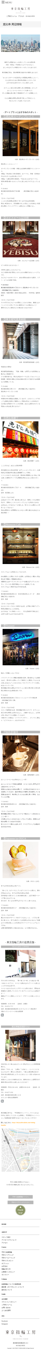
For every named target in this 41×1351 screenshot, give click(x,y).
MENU (8, 2)
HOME (4, 1224)
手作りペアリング (8, 1255)
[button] (20, 1197)
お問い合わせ (6, 1307)
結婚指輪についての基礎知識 (11, 1284)
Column (4, 1279)
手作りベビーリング (8, 1258)
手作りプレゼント (8, 1260)
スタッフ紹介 (6, 1237)
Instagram (5, 1324)
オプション (5, 1263)
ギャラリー (5, 1275)
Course (4, 1247)
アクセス (21, 16)
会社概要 (5, 1299)
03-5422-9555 (30, 16)
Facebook (5, 1321)
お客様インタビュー (8, 1272)
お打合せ (5, 1266)
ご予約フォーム (11, 16)
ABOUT (4, 1232)
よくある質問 (6, 1310)
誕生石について (7, 1290)
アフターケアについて (9, 1240)
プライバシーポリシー (9, 1302)
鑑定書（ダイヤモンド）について (13, 1287)
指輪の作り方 (6, 1269)
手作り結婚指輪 (7, 1252)
